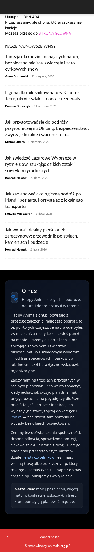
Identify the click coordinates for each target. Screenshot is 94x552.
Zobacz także (49, 537)
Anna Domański (16, 76)
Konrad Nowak (16, 178)
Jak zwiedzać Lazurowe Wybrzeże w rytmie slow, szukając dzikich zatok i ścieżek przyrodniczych (40, 164)
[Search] (86, 7)
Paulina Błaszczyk (17, 106)
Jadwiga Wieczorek (18, 213)
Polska (16, 417)
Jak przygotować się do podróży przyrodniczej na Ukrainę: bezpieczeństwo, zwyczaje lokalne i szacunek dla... (47, 128)
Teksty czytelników (38, 457)
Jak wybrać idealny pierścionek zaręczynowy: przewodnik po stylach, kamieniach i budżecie (41, 236)
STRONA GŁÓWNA (55, 33)
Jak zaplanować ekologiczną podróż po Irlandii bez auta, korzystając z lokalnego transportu (44, 200)
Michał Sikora (15, 142)
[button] (9, 7)
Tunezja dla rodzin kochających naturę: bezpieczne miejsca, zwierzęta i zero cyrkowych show (42, 63)
